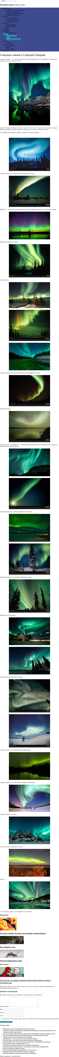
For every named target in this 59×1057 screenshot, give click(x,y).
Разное (5, 41)
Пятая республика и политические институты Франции (19, 1053)
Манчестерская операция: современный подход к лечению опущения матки (25, 1035)
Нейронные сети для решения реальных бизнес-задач (19, 1029)
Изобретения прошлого (13, 15)
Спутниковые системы (13, 20)
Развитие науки (7, 4)
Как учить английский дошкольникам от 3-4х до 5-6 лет (19, 1050)
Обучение (6, 29)
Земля (8, 37)
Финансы (6, 50)
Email (1, 1012)
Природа (5, 34)
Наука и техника (8, 44)
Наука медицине (11, 26)
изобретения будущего (12, 11)
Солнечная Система (12, 21)
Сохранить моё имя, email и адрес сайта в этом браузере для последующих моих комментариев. (30, 1018)
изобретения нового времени (14, 13)
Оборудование (10, 49)
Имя (1, 1009)
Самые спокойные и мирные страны (14, 1048)
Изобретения (7, 8)
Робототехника (10, 46)
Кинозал (8, 42)
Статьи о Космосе (11, 18)
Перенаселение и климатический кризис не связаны (18, 1051)
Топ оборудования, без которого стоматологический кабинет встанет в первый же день (29, 1033)
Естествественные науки (13, 39)
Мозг (7, 28)
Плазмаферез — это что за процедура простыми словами (20, 1038)
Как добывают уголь (7, 947)
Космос (5, 16)
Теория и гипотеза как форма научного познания (17, 1037)
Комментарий (4, 1006)
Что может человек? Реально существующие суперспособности (23, 933)
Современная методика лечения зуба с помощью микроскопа (21, 1045)
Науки (8, 47)
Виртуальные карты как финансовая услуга (16, 1043)
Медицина (6, 23)
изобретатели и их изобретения (15, 10)
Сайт (1, 1015)
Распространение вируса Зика (11, 961)
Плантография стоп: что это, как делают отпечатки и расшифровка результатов (26, 1042)
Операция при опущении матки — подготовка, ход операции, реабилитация (25, 1046)
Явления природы (11, 36)
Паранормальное (11, 33)
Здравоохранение (11, 24)
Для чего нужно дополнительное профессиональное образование (22, 1040)
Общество (6, 31)
